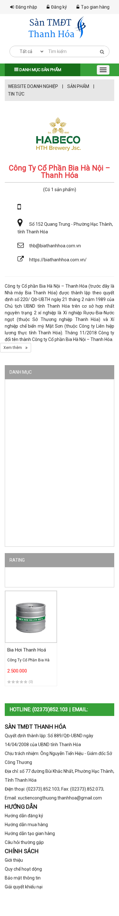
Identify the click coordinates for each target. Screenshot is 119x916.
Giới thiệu (14, 860)
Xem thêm (13, 347)
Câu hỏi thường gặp (24, 842)
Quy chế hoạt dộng (23, 869)
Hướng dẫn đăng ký (24, 815)
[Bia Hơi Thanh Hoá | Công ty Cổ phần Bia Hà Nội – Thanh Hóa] (31, 616)
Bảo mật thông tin (23, 877)
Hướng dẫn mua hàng (26, 824)
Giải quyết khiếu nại (24, 886)
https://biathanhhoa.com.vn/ (58, 259)
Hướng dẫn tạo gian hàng (30, 833)
